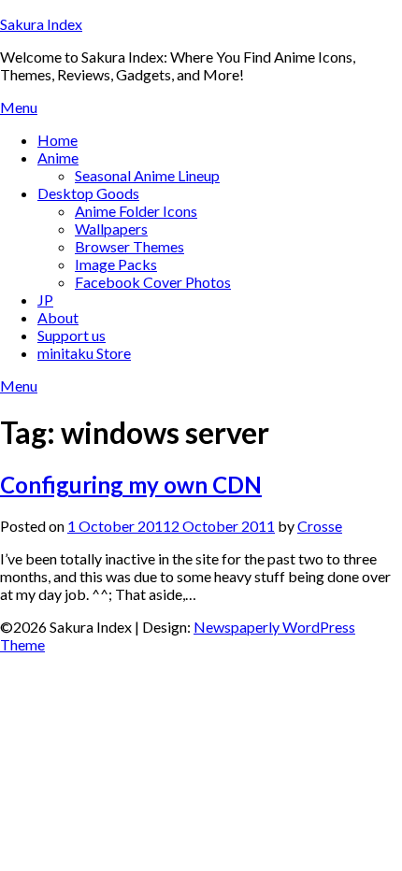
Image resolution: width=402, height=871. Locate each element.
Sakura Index (41, 24)
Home (57, 140)
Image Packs (116, 264)
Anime (58, 157)
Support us (71, 335)
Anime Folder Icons (136, 211)
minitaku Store (84, 353)
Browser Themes (129, 246)
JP (45, 299)
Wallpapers (111, 228)
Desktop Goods (88, 193)
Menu (18, 107)
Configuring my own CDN (131, 484)
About (58, 317)
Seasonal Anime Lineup (147, 175)
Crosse (319, 526)
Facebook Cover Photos (153, 282)
